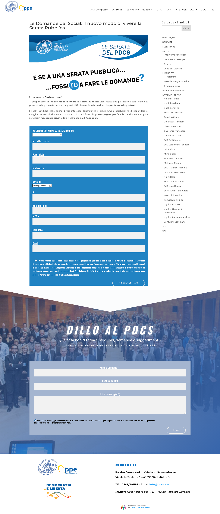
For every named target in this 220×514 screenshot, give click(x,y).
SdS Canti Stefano (173, 112)
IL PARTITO (168, 73)
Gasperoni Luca (172, 135)
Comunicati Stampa (174, 59)
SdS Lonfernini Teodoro (176, 144)
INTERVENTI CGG (171, 95)
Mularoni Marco (172, 163)
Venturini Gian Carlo (175, 222)
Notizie (146, 9)
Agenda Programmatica (176, 81)
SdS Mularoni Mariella (175, 167)
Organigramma (172, 86)
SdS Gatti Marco (172, 140)
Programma (170, 76)
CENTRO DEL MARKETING (141, 508)
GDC (203, 9)
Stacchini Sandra (173, 195)
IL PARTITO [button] (162, 9)
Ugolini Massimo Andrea (177, 217)
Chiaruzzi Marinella (174, 121)
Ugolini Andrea (172, 204)
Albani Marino (171, 98)
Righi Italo (169, 177)
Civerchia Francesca (174, 131)
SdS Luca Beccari (173, 186)
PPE (211, 9)
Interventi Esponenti (173, 90)
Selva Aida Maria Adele (176, 190)
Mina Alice (169, 149)
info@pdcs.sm (159, 484)
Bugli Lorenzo (171, 108)
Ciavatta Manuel (172, 126)
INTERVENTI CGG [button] (185, 9)
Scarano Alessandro (174, 181)
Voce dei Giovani (173, 68)
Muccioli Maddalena (174, 158)
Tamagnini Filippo (173, 200)
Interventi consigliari (175, 54)
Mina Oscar (170, 154)
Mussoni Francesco (174, 172)
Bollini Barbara (172, 103)
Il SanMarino (132, 9)
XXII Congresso (99, 9)
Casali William (171, 117)
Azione (167, 64)
